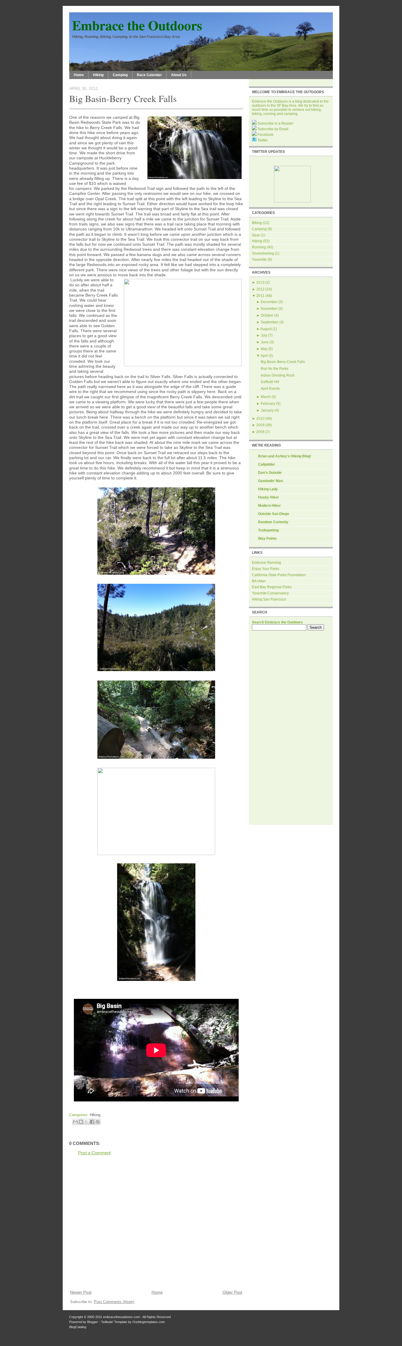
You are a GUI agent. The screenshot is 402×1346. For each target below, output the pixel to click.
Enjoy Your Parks (265, 569)
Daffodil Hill (270, 382)
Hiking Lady (268, 489)
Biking (257, 223)
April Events (270, 389)
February (268, 404)
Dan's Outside (270, 473)
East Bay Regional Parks (272, 587)
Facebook (265, 135)
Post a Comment (94, 1152)
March (266, 397)
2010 (260, 419)
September (269, 322)
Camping (120, 75)
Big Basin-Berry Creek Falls (123, 98)
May (264, 349)
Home (79, 75)
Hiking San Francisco (269, 599)
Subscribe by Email (272, 129)
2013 (260, 282)
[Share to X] (86, 1122)
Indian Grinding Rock (278, 375)
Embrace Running (266, 563)
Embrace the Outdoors (137, 25)
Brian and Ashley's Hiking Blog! (284, 456)
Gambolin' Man (270, 481)
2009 (260, 425)
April (264, 356)
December (269, 302)
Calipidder (266, 464)
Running (259, 247)
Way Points (267, 538)
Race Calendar (149, 75)
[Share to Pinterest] (98, 1122)
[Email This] (75, 1122)
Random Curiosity (273, 522)
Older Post (232, 1292)
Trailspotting (268, 530)
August (266, 329)
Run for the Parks (274, 369)
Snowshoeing (263, 253)
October (267, 315)
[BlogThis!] (81, 1122)
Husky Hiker (268, 497)
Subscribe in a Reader (275, 123)
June (265, 342)
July (264, 335)
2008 (260, 432)
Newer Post (81, 1292)
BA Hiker (259, 581)
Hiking (98, 75)
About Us (179, 75)
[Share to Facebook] (92, 1122)
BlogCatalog (77, 1327)
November (269, 309)
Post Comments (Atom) (114, 1302)
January (267, 410)
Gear (256, 235)
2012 (260, 289)
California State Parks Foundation (279, 575)
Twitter (262, 140)
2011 (260, 296)
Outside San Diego (273, 514)
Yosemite (259, 260)
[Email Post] (102, 1115)
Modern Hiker (269, 506)
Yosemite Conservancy (270, 593)
